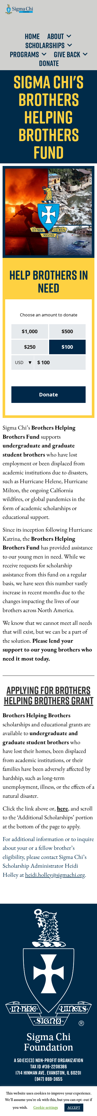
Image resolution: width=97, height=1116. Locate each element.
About (55, 36)
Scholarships (45, 45)
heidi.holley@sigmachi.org (55, 875)
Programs (24, 54)
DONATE (49, 63)
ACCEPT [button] (74, 1107)
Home (32, 36)
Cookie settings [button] (45, 1107)
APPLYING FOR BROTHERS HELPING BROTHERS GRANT (48, 695)
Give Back (67, 54)
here (62, 808)
